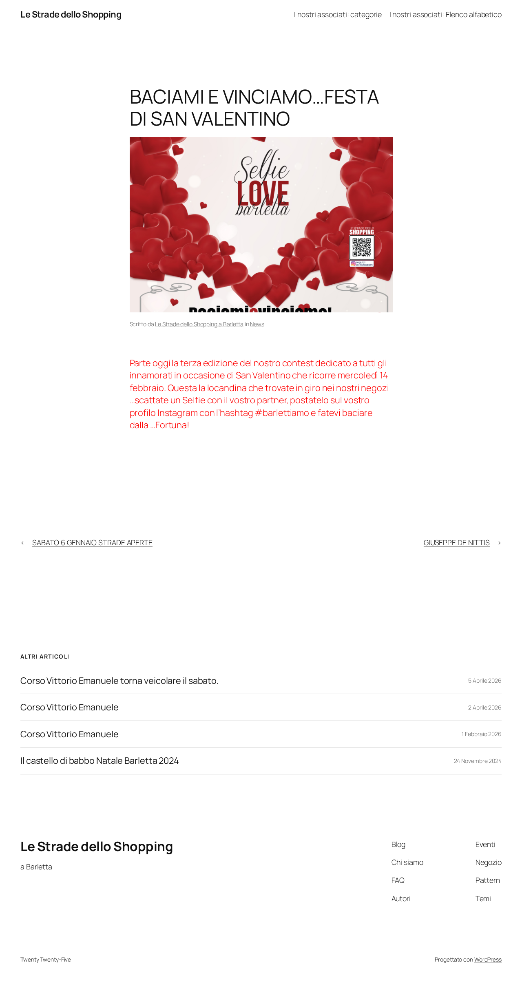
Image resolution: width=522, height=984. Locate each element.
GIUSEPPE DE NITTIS (457, 542)
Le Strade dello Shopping (70, 14)
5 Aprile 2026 (485, 680)
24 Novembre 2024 (478, 761)
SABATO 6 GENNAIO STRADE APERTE (92, 542)
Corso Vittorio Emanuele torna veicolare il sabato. (119, 680)
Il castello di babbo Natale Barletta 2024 (99, 760)
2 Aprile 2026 (485, 707)
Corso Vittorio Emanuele (69, 707)
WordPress (488, 959)
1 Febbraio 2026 (482, 734)
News (257, 324)
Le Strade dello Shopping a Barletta (199, 324)
